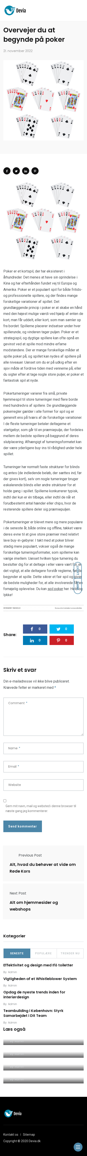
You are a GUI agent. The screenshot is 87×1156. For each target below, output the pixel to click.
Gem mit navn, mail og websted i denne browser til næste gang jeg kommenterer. (41, 808)
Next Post (18, 893)
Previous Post (30, 855)
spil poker (55, 589)
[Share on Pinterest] (35, 170)
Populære (43, 953)
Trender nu (70, 953)
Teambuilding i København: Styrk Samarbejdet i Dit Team (33, 1013)
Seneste (17, 953)
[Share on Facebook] (6, 170)
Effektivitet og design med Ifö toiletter (38, 965)
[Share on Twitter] (16, 170)
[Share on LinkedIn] (25, 170)
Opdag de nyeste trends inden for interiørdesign (34, 995)
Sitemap (29, 1134)
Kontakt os (10, 1134)
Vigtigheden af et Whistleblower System (40, 978)
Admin (12, 972)
